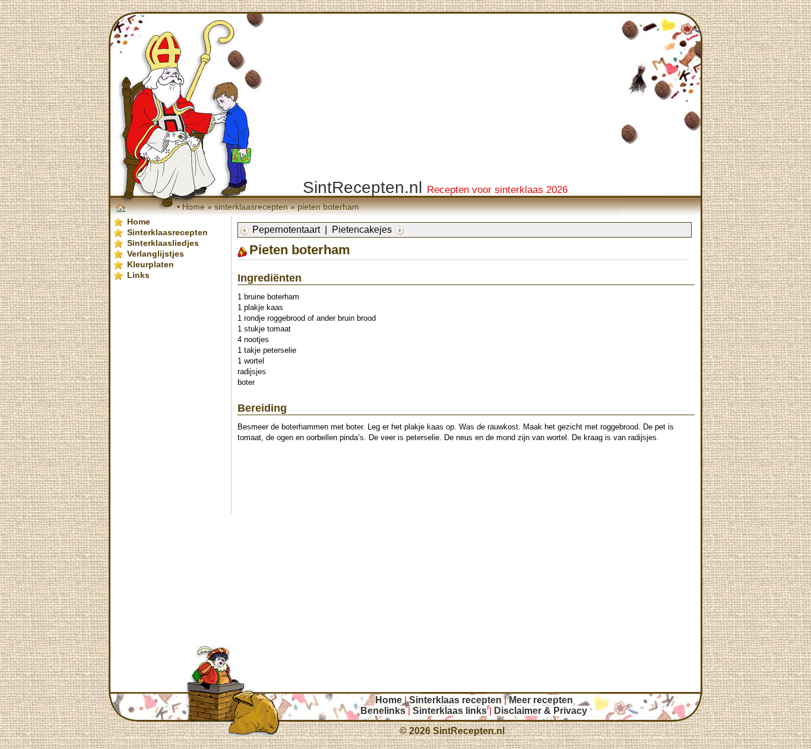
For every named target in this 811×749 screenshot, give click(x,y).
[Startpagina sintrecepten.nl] (122, 207)
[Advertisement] (474, 475)
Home (193, 206)
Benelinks (383, 711)
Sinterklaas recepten (455, 700)
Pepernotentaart (286, 230)
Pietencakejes (362, 230)
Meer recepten (541, 700)
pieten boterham (328, 206)
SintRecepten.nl (469, 731)
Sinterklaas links (450, 711)
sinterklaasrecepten (251, 206)
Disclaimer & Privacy (540, 711)
